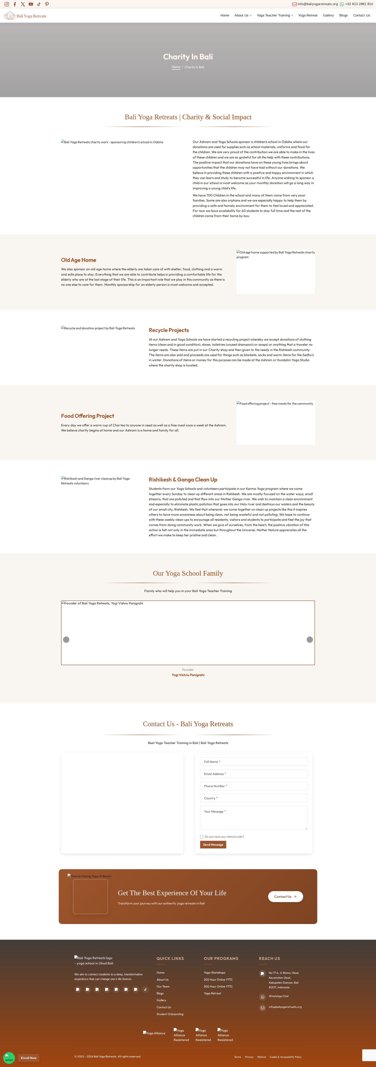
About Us (162, 979)
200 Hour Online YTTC (218, 979)
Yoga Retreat (307, 15)
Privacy (249, 1056)
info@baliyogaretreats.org (285, 1007)
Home (225, 15)
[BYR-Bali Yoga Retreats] (24, 15)
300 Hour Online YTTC (218, 986)
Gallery (328, 15)
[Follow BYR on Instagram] (6, 4)
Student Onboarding (170, 1014)
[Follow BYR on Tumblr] (126, 989)
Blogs (343, 15)
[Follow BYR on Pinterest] (46, 4)
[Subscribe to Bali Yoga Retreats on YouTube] (30, 4)
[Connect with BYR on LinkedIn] (116, 989)
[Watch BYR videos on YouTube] (135, 989)
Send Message (213, 844)
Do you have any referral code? (224, 836)
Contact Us (361, 15)
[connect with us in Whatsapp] (9, 1058)
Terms (237, 1056)
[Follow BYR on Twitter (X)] (22, 4)
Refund (262, 1056)
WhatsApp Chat (279, 996)
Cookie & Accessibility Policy (286, 1056)
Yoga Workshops (214, 972)
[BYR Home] (94, 961)
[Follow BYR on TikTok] (38, 4)
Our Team (163, 986)
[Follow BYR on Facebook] (14, 4)
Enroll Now (28, 1058)
